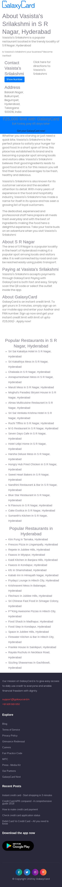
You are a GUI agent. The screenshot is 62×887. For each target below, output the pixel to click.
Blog (4, 724)
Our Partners (9, 771)
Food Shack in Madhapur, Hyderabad (30, 621)
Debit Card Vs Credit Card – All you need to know (25, 822)
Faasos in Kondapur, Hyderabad (27, 565)
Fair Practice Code (12, 753)
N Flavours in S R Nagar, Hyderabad (30, 505)
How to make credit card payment (20, 809)
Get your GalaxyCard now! (31, 131)
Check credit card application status (21, 815)
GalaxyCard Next (11, 777)
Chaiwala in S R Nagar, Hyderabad (29, 371)
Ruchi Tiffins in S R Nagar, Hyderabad (31, 423)
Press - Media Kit (11, 765)
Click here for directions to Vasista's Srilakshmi (42, 68)
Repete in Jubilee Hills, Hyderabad (29, 549)
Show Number (14, 79)
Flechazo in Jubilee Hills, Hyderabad (30, 595)
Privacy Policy (9, 735)
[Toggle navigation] (38, 5)
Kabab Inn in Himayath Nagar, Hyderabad (33, 575)
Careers (6, 747)
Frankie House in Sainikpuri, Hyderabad (32, 647)
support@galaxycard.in (15, 699)
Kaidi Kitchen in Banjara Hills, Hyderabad (33, 559)
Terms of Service (11, 730)
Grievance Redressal (13, 741)
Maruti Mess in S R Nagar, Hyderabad (31, 387)
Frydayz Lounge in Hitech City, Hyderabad (33, 580)
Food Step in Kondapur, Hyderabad (29, 626)
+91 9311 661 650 (11, 704)
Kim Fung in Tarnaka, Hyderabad (28, 539)
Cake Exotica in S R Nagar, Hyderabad (31, 510)
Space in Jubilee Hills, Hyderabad (28, 631)
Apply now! (23, 321)
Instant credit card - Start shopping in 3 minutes (27, 795)
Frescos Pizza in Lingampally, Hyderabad (33, 544)
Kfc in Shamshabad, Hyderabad (27, 570)
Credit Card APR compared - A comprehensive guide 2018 (27, 802)
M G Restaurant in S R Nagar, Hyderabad (33, 428)
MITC (5, 759)
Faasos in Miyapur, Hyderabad (26, 554)
